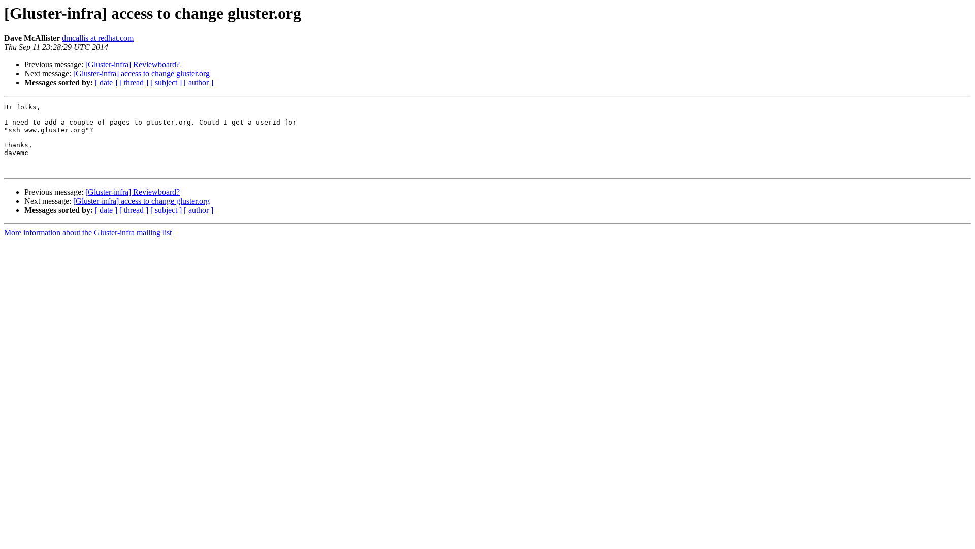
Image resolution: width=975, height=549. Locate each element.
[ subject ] (166, 82)
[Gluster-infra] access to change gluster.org (141, 73)
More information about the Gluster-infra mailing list (88, 232)
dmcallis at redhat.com (98, 38)
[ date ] (106, 82)
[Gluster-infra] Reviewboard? (132, 64)
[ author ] (198, 82)
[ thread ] (133, 82)
